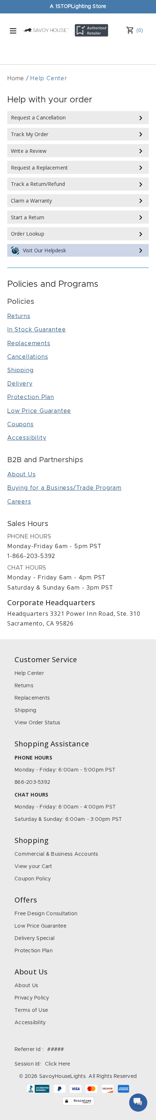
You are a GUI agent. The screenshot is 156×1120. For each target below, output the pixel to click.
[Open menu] (13, 31)
